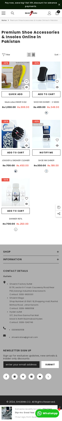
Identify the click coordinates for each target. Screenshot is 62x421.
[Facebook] (6, 377)
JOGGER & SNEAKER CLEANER (16, 160)
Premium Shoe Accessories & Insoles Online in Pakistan (34, 20)
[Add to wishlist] (26, 81)
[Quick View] (26, 87)
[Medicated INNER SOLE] (16, 76)
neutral (46, 112)
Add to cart (46, 94)
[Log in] (49, 13)
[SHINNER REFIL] (16, 192)
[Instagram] (15, 377)
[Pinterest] (23, 377)
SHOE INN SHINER (46, 160)
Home (4, 20)
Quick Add (16, 94)
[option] (31, 4)
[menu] (3, 13)
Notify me (46, 152)
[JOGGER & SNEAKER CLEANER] (16, 134)
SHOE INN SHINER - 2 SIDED (46, 102)
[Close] (60, 407)
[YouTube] (40, 377)
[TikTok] (31, 377)
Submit (50, 364)
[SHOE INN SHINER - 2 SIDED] (46, 76)
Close (59, 4)
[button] (29, 55)
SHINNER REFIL (15, 218)
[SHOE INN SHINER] (46, 134)
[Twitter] (48, 377)
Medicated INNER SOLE (16, 102)
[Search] (12, 13)
